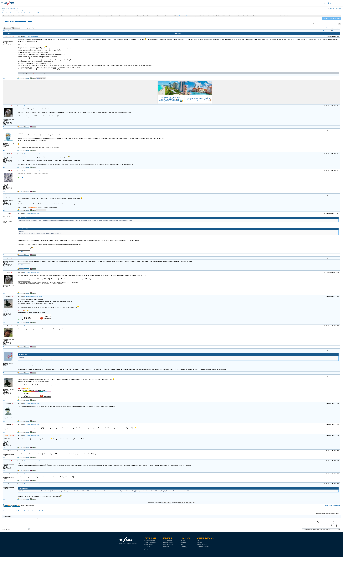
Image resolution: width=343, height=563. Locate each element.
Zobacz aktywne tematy (23, 10)
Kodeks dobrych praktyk (203, 546)
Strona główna (5, 12)
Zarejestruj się (14, 8)
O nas (198, 540)
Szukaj (339, 8)
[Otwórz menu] (2, 3)
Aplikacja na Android (168, 544)
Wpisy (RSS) (166, 546)
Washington (33, 73)
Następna (337, 28)
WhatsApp (183, 546)
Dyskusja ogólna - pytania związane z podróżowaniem (31, 12)
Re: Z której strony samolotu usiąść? (32, 105)
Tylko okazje (147, 546)
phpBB (164, 531)
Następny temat (335, 30)
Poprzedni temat (327, 30)
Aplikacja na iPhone (168, 542)
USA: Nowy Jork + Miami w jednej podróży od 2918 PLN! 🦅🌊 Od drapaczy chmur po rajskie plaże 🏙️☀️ (171, 99)
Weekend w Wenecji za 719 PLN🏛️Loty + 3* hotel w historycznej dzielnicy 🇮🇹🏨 (198, 99)
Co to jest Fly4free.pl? (149, 540)
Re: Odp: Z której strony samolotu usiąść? (33, 296)
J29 (38, 78)
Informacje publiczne (202, 548)
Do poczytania (147, 548)
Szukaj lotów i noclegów (150, 542)
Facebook (183, 540)
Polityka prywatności (202, 544)
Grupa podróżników (185, 548)
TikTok (182, 544)
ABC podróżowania (148, 544)
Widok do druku (7, 30)
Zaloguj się (6, 8)
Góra (4, 78)
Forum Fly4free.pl (167, 540)
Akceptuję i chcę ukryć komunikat (332, 18)
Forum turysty (13, 12)
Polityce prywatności (184, 16)
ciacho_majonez (33, 207)
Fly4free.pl (9, 3)
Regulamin (332, 8)
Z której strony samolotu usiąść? (17, 22)
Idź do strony (328, 28)
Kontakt (146, 549)
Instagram (183, 542)
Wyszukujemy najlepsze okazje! (332, 3)
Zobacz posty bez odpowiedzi (9, 10)
